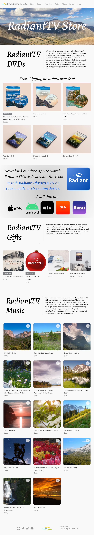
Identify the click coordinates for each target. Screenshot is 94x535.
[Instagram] (18, 528)
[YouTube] (32, 528)
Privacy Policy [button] (64, 526)
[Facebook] (23, 528)
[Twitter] (27, 528)
